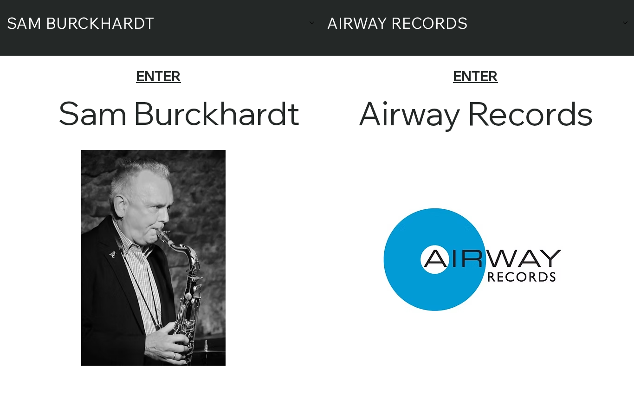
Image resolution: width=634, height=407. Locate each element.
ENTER (158, 76)
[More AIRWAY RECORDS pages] (625, 22)
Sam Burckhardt (179, 112)
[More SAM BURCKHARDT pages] (312, 22)
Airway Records (475, 113)
